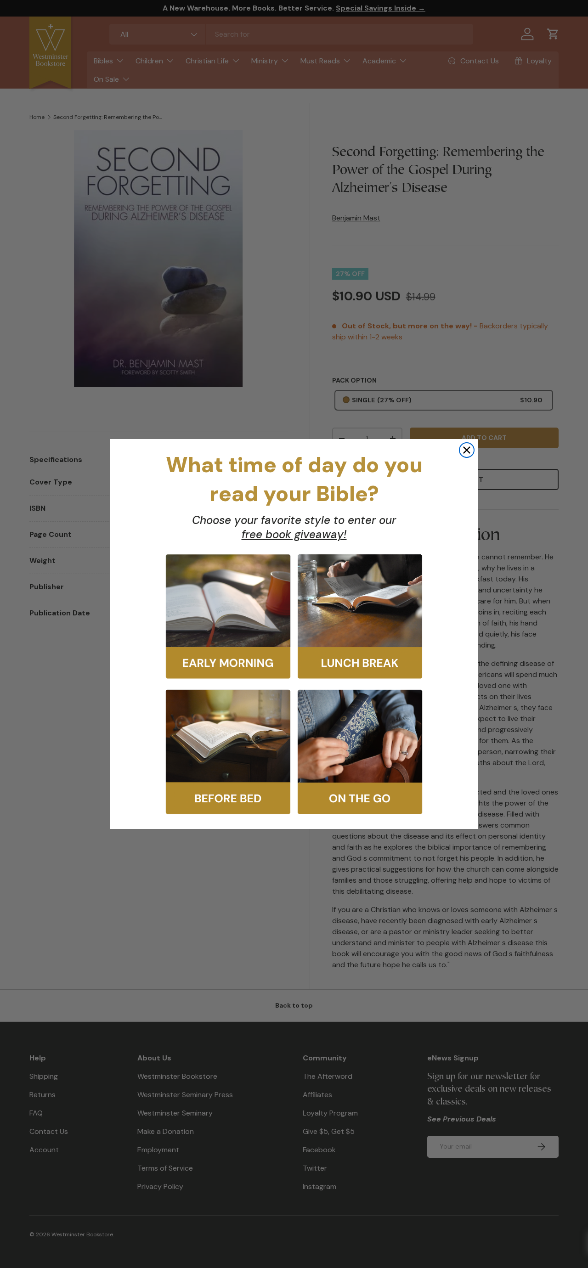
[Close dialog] (466, 450)
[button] (228, 616)
